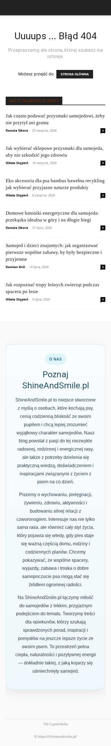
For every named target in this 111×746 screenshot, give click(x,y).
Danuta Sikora (17, 130)
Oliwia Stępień (17, 163)
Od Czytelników (56, 724)
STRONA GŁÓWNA (75, 74)
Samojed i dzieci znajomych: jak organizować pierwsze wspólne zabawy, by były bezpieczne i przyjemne (54, 252)
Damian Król (15, 267)
